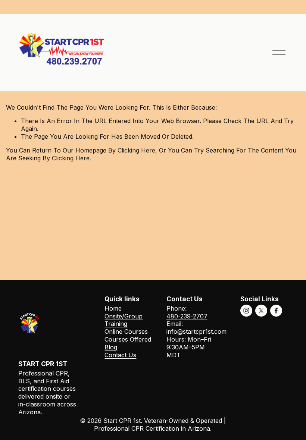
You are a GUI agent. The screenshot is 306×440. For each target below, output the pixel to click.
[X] (261, 311)
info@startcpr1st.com (196, 331)
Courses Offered (127, 339)
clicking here (136, 150)
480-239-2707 (186, 316)
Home (113, 308)
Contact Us (120, 355)
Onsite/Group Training (123, 320)
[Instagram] (246, 311)
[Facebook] (276, 311)
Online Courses (126, 331)
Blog (110, 347)
